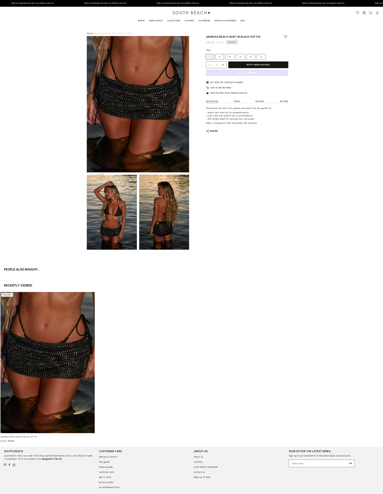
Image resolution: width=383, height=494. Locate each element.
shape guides (106, 467)
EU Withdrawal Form (109, 487)
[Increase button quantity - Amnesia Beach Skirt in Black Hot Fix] (222, 64)
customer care (106, 472)
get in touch (105, 477)
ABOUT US (198, 456)
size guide (104, 462)
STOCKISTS (198, 462)
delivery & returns (108, 456)
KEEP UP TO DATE (202, 477)
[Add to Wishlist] (357, 13)
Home (90, 33)
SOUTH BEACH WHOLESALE (206, 467)
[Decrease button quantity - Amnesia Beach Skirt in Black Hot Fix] (210, 64)
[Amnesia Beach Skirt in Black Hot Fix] (47, 362)
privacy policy (106, 482)
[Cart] (377, 13)
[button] (370, 13)
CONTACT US (199, 472)
